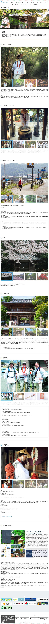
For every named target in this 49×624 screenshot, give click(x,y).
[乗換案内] (42, 603)
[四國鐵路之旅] (18, 599)
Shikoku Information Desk (44, 619)
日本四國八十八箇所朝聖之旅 (7, 516)
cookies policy (10, 619)
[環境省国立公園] (30, 603)
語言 (45, 2)
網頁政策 (25, 618)
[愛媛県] (6, 603)
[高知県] (18, 603)
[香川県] (42, 599)
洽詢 (34, 618)
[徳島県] (30, 599)
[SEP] (6, 599)
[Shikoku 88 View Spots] (6, 607)
